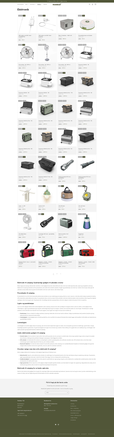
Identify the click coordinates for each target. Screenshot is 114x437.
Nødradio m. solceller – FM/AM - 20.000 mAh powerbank (65, 262)
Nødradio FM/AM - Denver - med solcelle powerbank (27, 262)
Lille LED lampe (62, 206)
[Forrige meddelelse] (17, 1)
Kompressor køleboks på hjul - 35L (85, 92)
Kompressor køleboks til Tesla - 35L (46, 176)
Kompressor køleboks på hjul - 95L (25, 176)
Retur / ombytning (74, 408)
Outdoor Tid (24, 433)
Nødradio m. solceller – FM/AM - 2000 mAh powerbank (87, 262)
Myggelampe (81, 234)
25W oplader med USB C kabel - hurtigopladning (25, 36)
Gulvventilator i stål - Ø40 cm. (45, 64)
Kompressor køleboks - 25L (24, 92)
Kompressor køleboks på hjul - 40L (45, 120)
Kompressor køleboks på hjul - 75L (85, 148)
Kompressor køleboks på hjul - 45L (65, 120)
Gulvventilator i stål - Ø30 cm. (25, 64)
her (26, 415)
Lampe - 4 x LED (22, 206)
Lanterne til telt (42, 206)
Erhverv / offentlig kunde (76, 415)
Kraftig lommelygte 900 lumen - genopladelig (85, 177)
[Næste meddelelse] (96, 1)
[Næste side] (60, 273)
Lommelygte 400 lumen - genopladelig (46, 234)
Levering (72, 403)
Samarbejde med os (75, 413)
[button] (26, 4)
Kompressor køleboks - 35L (44, 92)
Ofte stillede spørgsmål (76, 410)
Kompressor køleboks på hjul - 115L (66, 92)
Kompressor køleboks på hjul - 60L (65, 148)
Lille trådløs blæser (22, 234)
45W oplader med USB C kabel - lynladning (45, 36)
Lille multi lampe (82, 206)
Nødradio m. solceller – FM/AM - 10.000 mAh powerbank (45, 262)
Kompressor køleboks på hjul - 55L (45, 148)
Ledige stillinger (74, 417)
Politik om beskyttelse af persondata (65, 433)
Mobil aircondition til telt (63, 234)
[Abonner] (67, 392)
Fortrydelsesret (55, 433)
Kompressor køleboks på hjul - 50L (85, 120)
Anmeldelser (73, 420)
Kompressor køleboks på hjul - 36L (25, 120)
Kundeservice (73, 406)
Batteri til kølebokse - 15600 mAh (65, 35)
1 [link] (53, 273)
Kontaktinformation (91, 433)
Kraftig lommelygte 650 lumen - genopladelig (65, 177)
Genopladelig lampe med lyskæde (85, 35)
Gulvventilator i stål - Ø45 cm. (65, 64)
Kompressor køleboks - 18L (84, 64)
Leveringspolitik (84, 433)
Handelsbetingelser (76, 433)
